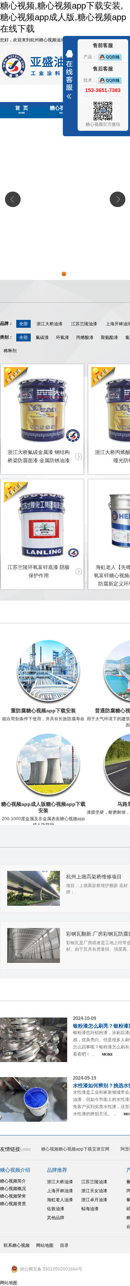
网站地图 (44, 1245)
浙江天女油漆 (94, 1190)
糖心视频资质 (13, 1203)
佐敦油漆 (55, 1208)
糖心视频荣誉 (13, 1196)
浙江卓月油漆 (94, 1199)
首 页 (21, 109)
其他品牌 (55, 1217)
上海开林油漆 (60, 1190)
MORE (107, 1054)
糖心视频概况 (13, 1188)
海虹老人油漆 (60, 1199)
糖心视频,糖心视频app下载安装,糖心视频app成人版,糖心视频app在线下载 (63, 17)
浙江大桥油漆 (49, 323)
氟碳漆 (42, 337)
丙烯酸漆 (85, 337)
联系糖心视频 (17, 1245)
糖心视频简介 (13, 1181)
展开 (69, 74)
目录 (64, 1245)
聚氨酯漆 (109, 337)
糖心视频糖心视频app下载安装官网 (75, 1149)
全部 (23, 323)
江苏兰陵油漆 (84, 323)
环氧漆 (62, 337)
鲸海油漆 (90, 1208)
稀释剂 (10, 350)
